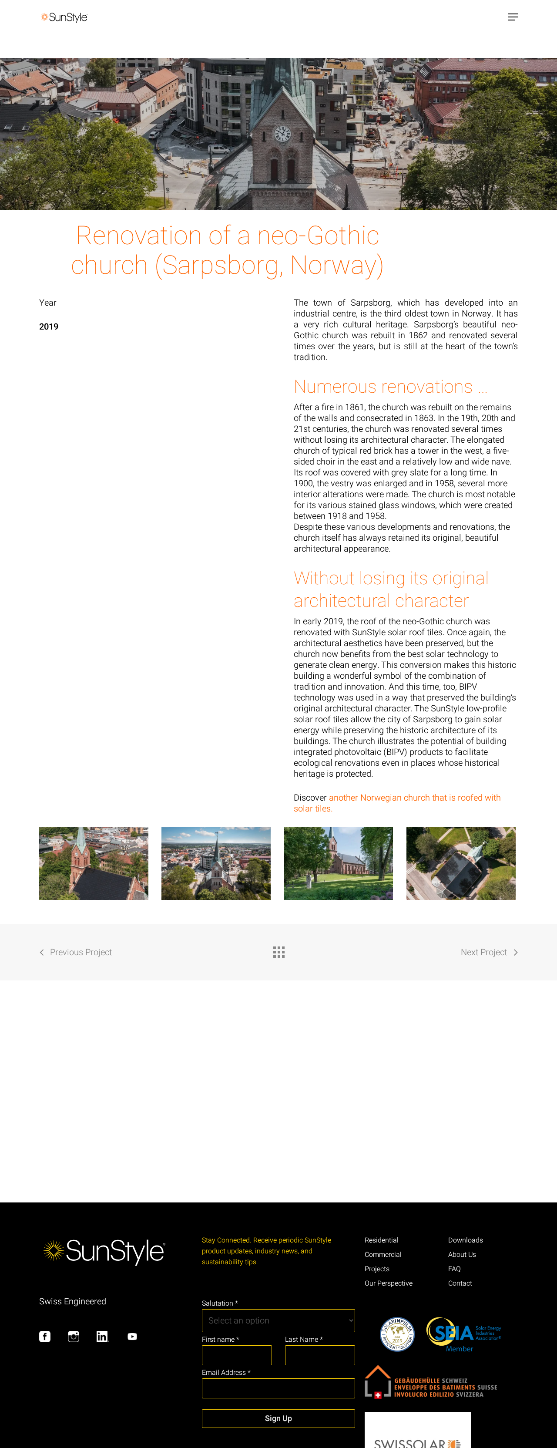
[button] (513, 17)
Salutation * (220, 1303)
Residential (382, 1240)
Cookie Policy (31, 1431)
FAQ (454, 1269)
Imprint (104, 1431)
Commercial (383, 1254)
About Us (462, 1254)
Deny (376, 1370)
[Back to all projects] (278, 950)
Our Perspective (389, 1283)
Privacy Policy (72, 1431)
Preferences (489, 1370)
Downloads (465, 1240)
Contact (460, 1283)
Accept (263, 1370)
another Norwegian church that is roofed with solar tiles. (397, 803)
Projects (377, 1269)
